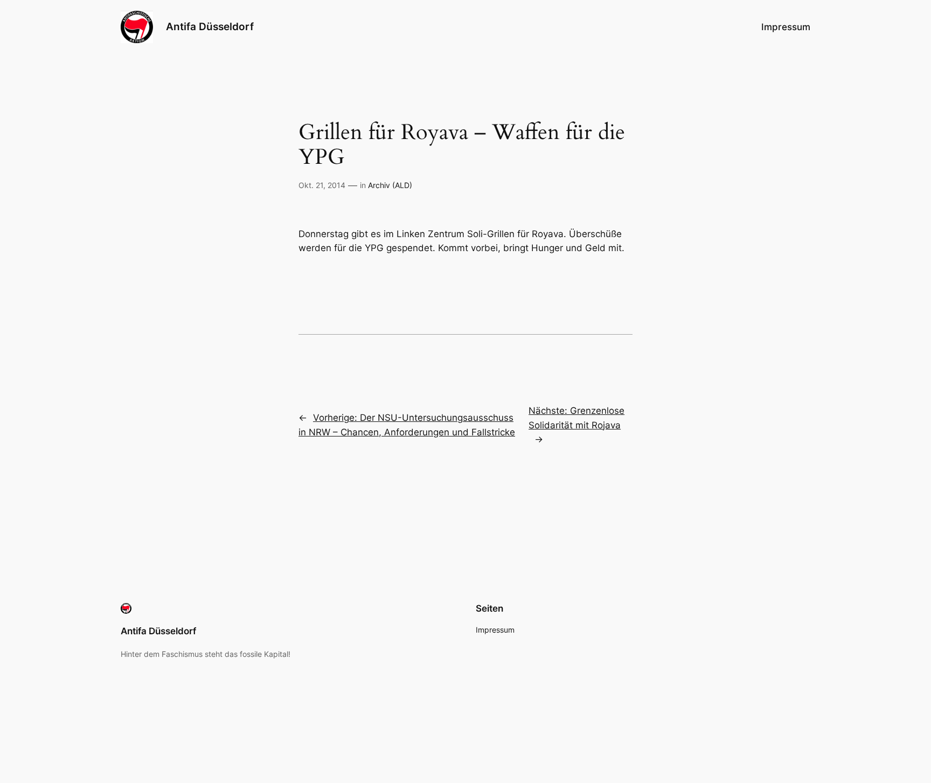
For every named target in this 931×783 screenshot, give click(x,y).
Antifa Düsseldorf (210, 26)
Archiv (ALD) (390, 185)
